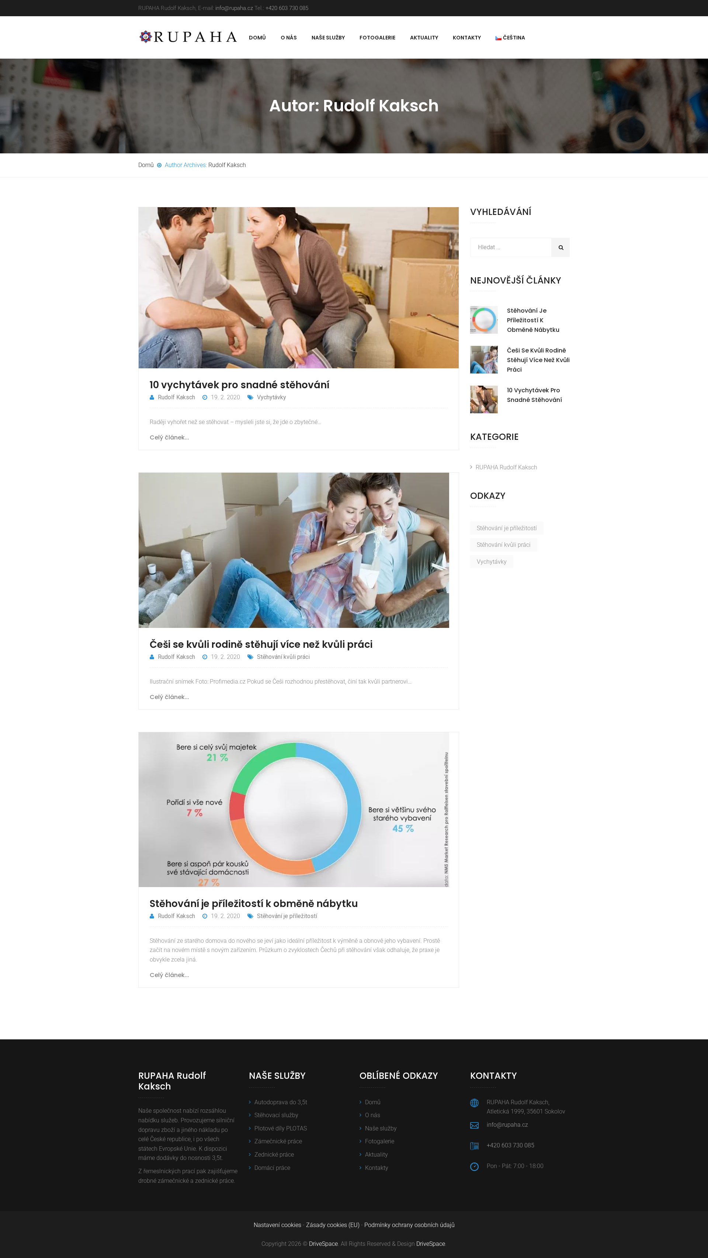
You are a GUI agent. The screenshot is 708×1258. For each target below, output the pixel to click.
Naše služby (328, 37)
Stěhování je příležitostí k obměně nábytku (254, 903)
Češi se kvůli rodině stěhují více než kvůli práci (261, 644)
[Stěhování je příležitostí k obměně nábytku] (484, 320)
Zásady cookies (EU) (333, 1225)
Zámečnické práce (278, 1141)
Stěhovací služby (276, 1115)
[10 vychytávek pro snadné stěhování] (484, 399)
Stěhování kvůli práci (283, 656)
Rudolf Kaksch (227, 164)
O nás (289, 37)
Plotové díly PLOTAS (280, 1128)
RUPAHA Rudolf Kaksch (506, 467)
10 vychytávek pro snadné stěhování (239, 385)
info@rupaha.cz (234, 8)
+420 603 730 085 (287, 8)
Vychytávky (271, 397)
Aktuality (424, 37)
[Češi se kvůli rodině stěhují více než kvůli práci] (484, 359)
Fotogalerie (377, 37)
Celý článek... (169, 437)
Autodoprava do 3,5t (280, 1102)
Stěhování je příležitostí (287, 916)
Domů (257, 37)
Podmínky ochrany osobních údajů (409, 1225)
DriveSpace (323, 1243)
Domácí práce (272, 1167)
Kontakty (467, 37)
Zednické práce (274, 1154)
